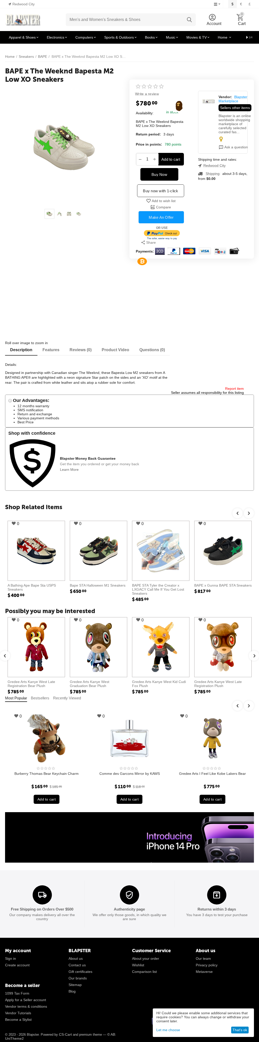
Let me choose (168, 1030)
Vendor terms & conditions (26, 1006)
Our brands (78, 978)
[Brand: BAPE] (179, 106)
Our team (203, 958)
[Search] (189, 20)
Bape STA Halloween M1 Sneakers (97, 585)
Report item (234, 389)
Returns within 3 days (217, 909)
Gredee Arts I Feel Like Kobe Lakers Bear (139, 774)
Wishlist (138, 965)
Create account (17, 965)
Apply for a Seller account (25, 1000)
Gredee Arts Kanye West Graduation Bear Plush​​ (89, 684)
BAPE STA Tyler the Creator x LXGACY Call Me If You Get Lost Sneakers (158, 589)
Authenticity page (129, 909)
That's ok (239, 1030)
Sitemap (75, 985)
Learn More (69, 470)
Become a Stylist (18, 1020)
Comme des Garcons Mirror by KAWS (57, 774)
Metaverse (204, 972)
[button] (163, 242)
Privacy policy (207, 965)
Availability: (145, 113)
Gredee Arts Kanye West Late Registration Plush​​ (218, 684)
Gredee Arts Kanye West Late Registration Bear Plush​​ (31, 684)
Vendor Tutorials (18, 1013)
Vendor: (225, 97)
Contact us (77, 965)
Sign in (10, 958)
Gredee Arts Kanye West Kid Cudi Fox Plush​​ (159, 684)
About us (76, 958)
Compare (163, 207)
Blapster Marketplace (233, 99)
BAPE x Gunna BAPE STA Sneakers (223, 585)
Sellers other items (235, 108)
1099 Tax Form (17, 993)
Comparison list (144, 972)
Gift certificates (80, 972)
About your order (145, 958)
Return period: (148, 134)
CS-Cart (65, 1034)
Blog (72, 991)
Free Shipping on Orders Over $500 (42, 909)
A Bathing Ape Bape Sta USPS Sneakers (32, 587)
